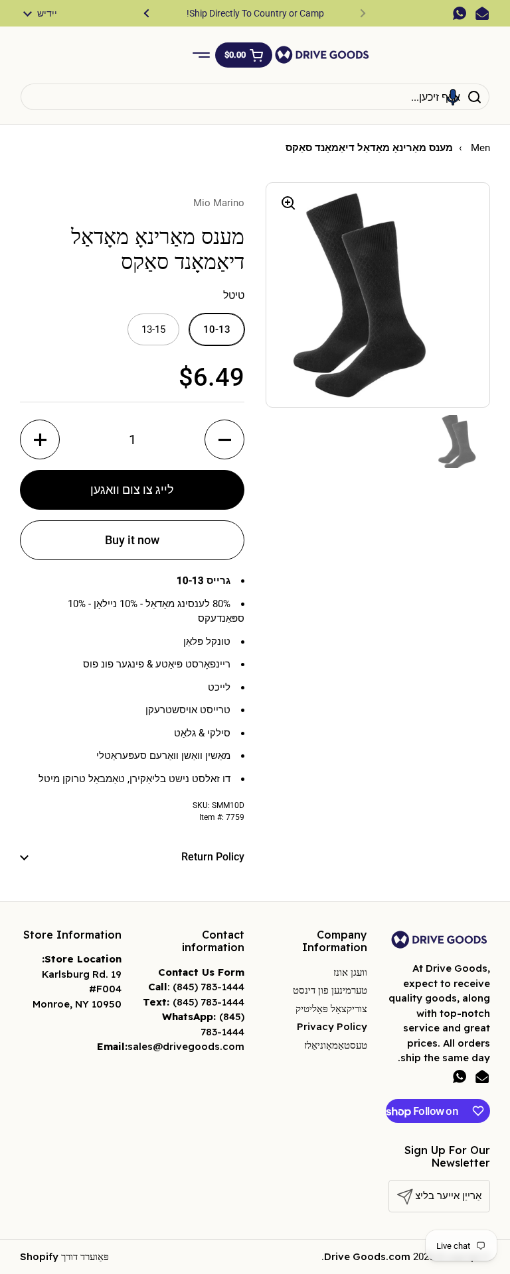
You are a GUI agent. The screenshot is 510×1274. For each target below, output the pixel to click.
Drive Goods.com (367, 1256)
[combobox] (255, 97)
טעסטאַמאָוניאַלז (335, 1045)
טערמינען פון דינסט (330, 990)
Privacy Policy (332, 1026)
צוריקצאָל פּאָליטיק (331, 1008)
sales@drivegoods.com (186, 1046)
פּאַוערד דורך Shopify (64, 1256)
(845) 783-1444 (208, 986)
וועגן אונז (350, 972)
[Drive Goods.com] (322, 55)
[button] (243, 55)
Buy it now (132, 540)
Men (479, 148)
